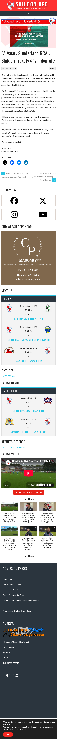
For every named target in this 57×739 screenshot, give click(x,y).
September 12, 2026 (28, 348)
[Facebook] (14, 200)
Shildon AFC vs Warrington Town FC (29, 340)
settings (22, 729)
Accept (8, 734)
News (52, 68)
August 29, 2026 (28, 398)
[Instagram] (14, 214)
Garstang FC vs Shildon (28, 361)
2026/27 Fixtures (8, 376)
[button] (31, 499)
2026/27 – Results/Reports (13, 447)
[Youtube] (43, 214)
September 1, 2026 (28, 306)
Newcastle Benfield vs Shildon (28, 432)
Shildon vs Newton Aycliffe (28, 411)
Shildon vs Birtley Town (28, 319)
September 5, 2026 (28, 327)
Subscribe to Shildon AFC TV (29, 492)
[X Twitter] (43, 200)
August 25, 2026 (28, 419)
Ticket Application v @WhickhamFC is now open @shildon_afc (44, 176)
